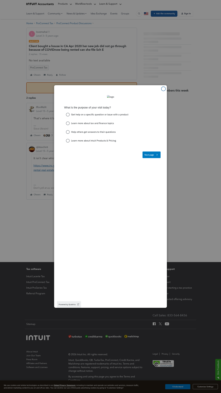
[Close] (163, 89)
